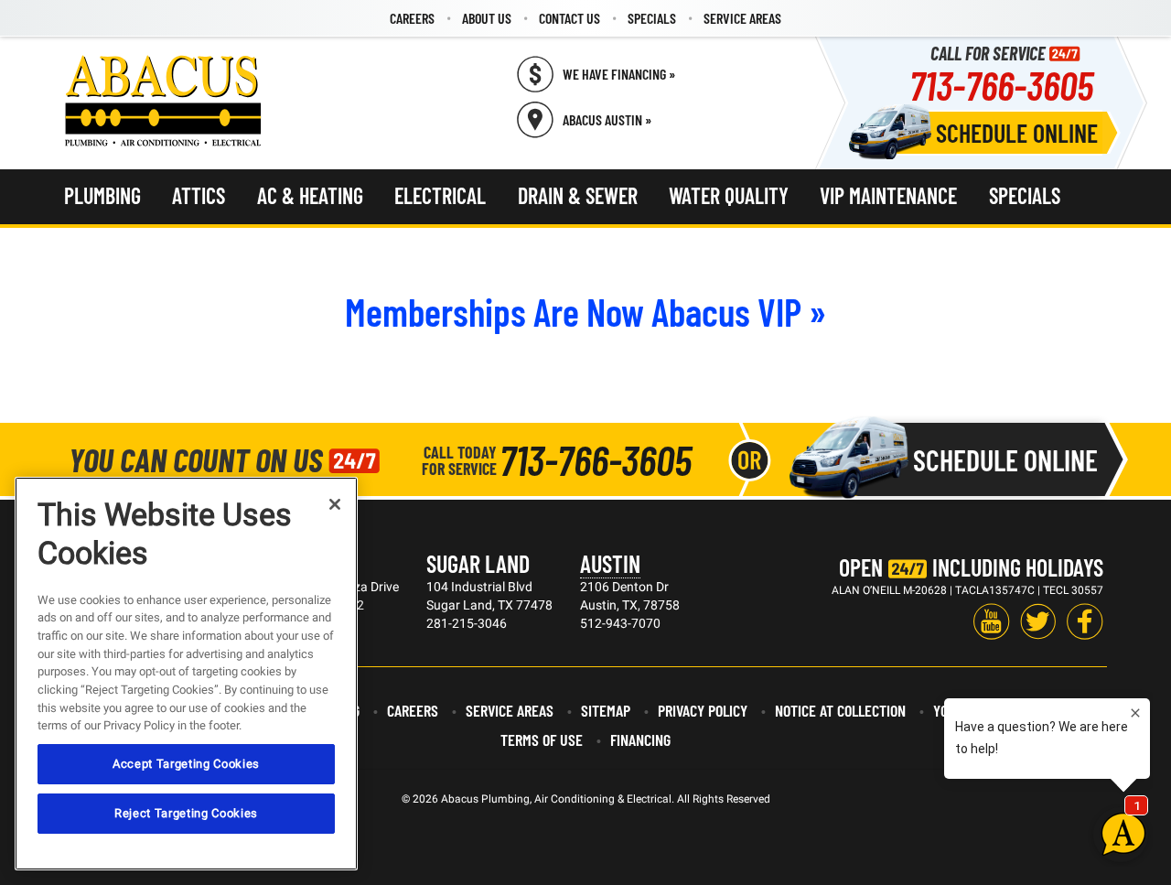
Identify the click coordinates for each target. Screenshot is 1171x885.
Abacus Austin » (607, 119)
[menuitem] (412, 18)
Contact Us (569, 18)
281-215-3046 (466, 623)
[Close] (335, 504)
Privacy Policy (702, 710)
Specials (652, 18)
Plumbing (102, 195)
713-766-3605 (1001, 84)
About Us (486, 18)
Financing (640, 739)
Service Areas (742, 18)
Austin (610, 563)
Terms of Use (541, 739)
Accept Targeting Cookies (186, 764)
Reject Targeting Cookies (186, 813)
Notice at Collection (840, 710)
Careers (412, 18)
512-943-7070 (620, 623)
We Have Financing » (619, 73)
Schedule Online (1017, 132)
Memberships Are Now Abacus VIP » (585, 311)
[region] (186, 673)
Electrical (440, 195)
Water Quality (729, 195)
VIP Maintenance (888, 195)
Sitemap (605, 710)
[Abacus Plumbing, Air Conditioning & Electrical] (163, 100)
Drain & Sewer (578, 195)
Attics (198, 195)
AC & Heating (310, 195)
